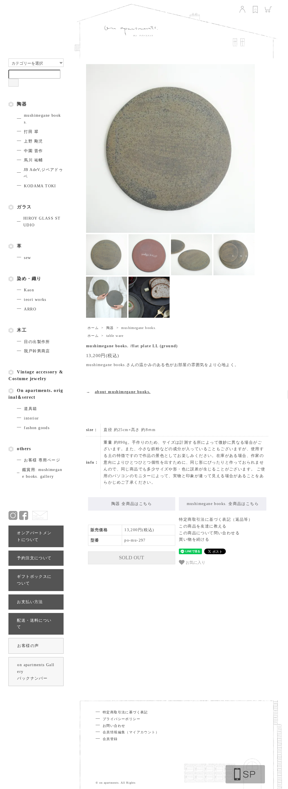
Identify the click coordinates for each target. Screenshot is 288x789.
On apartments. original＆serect (35, 394)
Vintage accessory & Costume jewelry (35, 375)
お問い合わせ (114, 726)
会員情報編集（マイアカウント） (131, 732)
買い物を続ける (194, 539)
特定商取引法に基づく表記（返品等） (216, 519)
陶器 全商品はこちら (131, 504)
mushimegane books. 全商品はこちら (223, 504)
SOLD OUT (131, 557)
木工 (22, 330)
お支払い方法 (30, 602)
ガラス (24, 206)
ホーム (93, 328)
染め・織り (29, 278)
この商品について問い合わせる (209, 533)
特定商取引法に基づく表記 (125, 712)
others (24, 448)
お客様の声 (28, 646)
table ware (115, 336)
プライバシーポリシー (121, 719)
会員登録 (110, 739)
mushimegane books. (138, 328)
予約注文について (34, 558)
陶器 (22, 104)
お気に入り (194, 562)
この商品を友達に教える (202, 526)
